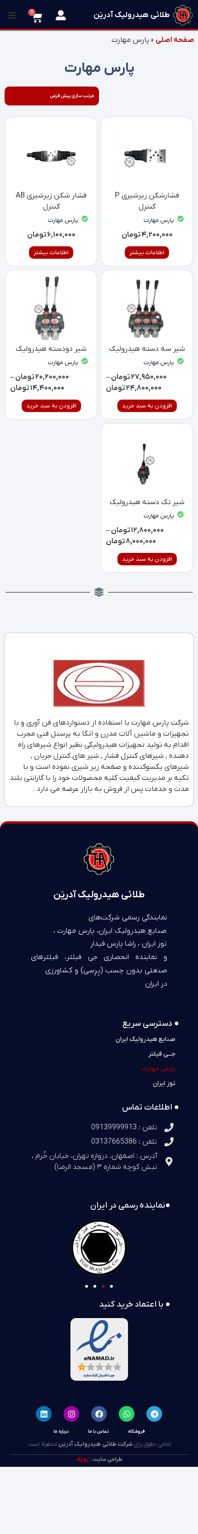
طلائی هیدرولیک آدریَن (131, 15)
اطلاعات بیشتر (146, 252)
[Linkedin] (44, 1414)
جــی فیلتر (161, 1054)
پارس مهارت (159, 220)
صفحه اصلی (175, 40)
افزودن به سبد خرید (147, 406)
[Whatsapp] (126, 1414)
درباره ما (61, 1431)
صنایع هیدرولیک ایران (145, 1039)
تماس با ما (98, 1431)
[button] (12, 15)
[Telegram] (154, 1414)
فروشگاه (136, 1431)
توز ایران (164, 1083)
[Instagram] (71, 1414)
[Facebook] (99, 1414)
